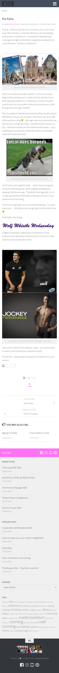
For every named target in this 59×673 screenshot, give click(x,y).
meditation (22, 614)
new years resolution (39, 614)
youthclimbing (33, 631)
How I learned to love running (16, 557)
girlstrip (53, 610)
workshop (19, 630)
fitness (47, 609)
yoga (25, 630)
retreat (16, 618)
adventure (14, 605)
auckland (34, 606)
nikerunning (51, 613)
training (24, 626)
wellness (5, 630)
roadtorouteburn (31, 617)
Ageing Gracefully (9, 433)
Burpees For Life (12, 24)
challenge (6, 610)
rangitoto (10, 618)
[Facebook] (41, 452)
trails (18, 627)
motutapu (29, 614)
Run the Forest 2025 (11, 507)
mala (16, 614)
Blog (4, 10)
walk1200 (52, 627)
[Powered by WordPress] (20, 658)
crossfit (24, 609)
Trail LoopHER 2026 (11, 467)
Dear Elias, (7, 548)
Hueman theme (43, 658)
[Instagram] (46, 452)
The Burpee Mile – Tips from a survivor (20, 568)
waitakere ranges (43, 627)
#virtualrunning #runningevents (24, 602)
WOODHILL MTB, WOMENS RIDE (18, 477)
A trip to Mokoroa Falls (39, 433)
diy (29, 610)
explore (34, 610)
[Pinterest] (55, 452)
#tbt (11, 601)
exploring (40, 610)
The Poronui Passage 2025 (14, 487)
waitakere (34, 626)
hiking (4, 613)
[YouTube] (50, 452)
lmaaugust (11, 614)
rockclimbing (49, 618)
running (16, 621)
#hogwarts (5, 602)
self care (25, 623)
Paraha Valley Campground (15, 497)
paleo (4, 618)
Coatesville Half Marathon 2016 (17, 527)
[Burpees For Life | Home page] (10, 3)
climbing (15, 609)
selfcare (31, 623)
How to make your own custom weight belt (22, 537)
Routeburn (5, 623)
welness (12, 631)
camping (50, 606)
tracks (36, 622)
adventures (25, 606)
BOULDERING (42, 606)
